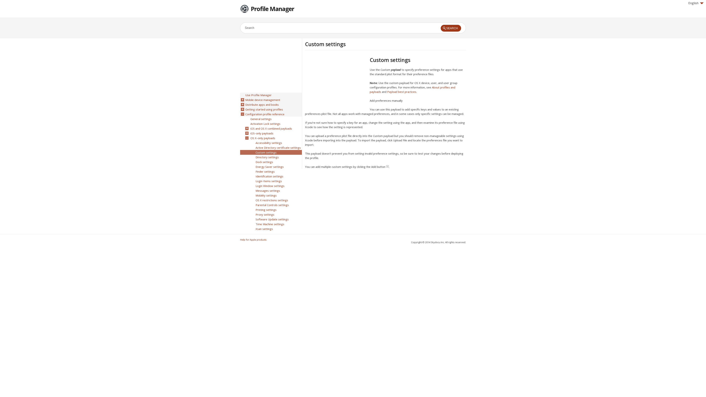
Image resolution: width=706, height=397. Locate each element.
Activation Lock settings (265, 124)
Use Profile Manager (258, 95)
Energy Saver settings (270, 167)
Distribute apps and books (262, 104)
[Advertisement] (336, 82)
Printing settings (266, 210)
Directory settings (267, 157)
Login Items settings (269, 181)
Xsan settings (264, 229)
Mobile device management (262, 100)
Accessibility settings (269, 143)
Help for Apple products (253, 239)
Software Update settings (272, 219)
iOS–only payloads (261, 133)
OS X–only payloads (262, 138)
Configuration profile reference (264, 114)
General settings (261, 119)
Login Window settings (270, 186)
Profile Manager (272, 9)
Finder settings (265, 171)
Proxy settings (265, 214)
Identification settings (269, 176)
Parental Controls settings (272, 205)
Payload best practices (401, 92)
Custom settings (266, 152)
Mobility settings (266, 195)
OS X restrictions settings (272, 200)
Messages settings (268, 190)
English (693, 3)
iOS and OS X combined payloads (271, 128)
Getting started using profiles (264, 109)
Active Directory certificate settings (278, 147)
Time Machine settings (270, 224)
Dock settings (264, 162)
